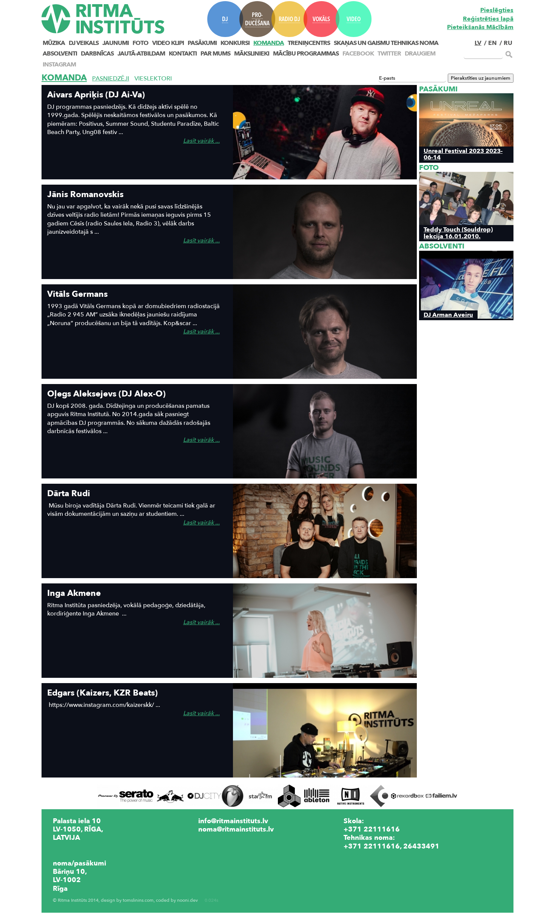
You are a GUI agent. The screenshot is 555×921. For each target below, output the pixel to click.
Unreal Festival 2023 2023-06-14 (463, 154)
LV (478, 43)
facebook (358, 53)
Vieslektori (153, 78)
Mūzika (54, 43)
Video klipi (168, 43)
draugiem (420, 53)
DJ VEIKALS (84, 43)
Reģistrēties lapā (488, 19)
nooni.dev (187, 900)
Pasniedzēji (110, 78)
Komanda (268, 43)
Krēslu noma (364, 854)
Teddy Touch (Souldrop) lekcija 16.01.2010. (458, 232)
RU (508, 43)
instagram (59, 64)
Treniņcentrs (309, 43)
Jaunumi (115, 43)
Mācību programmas (306, 53)
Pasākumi (202, 43)
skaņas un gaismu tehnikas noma (386, 43)
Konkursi (235, 43)
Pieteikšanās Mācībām (480, 27)
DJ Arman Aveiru (448, 315)
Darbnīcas (97, 53)
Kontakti (183, 53)
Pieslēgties (496, 10)
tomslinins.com (138, 900)
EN (492, 43)
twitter (389, 53)
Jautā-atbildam (141, 53)
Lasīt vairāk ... (201, 141)
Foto (140, 43)
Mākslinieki (251, 53)
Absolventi (60, 53)
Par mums (215, 53)
